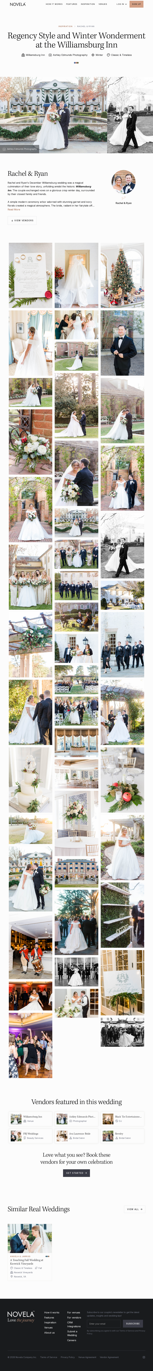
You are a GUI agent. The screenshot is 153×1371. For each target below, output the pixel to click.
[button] (121, 4)
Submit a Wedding (72, 1333)
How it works (51, 1312)
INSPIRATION (88, 4)
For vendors (74, 1317)
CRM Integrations (74, 1324)
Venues (48, 1327)
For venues (73, 1312)
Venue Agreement (87, 1357)
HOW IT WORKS (54, 4)
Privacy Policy (68, 1357)
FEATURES (71, 4)
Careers (71, 1340)
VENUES (103, 4)
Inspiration (50, 1322)
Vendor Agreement (109, 1357)
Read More (14, 209)
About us (49, 1332)
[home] (18, 4)
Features (49, 1317)
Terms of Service (48, 1357)
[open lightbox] (30, 275)
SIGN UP (136, 4)
